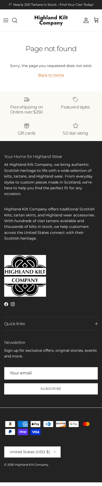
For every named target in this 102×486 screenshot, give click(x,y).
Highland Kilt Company (31, 464)
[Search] (17, 20)
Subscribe (51, 389)
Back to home (51, 75)
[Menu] (6, 20)
